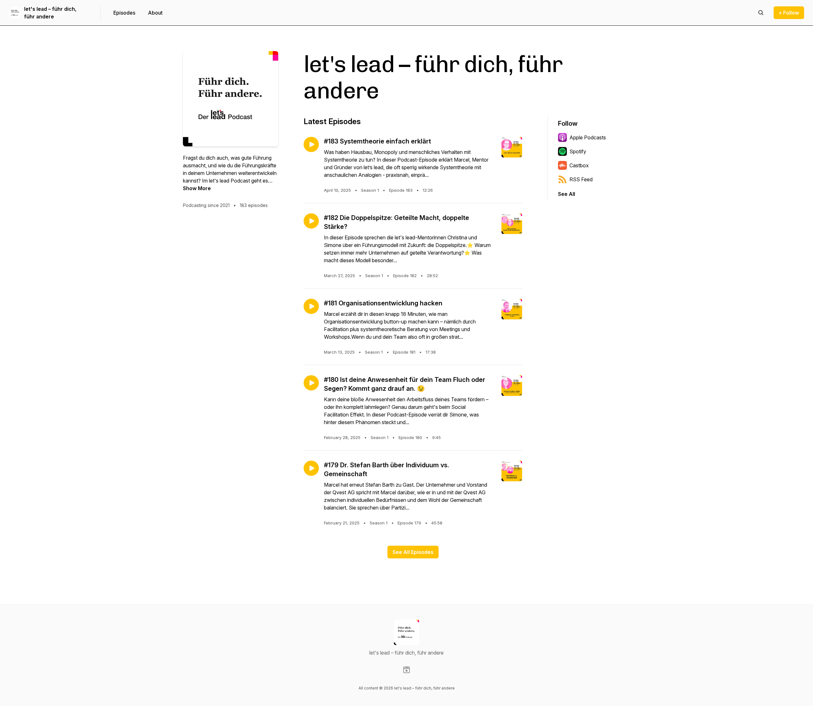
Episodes (124, 13)
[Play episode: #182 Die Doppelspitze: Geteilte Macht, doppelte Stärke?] (311, 221)
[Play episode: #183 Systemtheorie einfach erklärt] (311, 144)
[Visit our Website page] (406, 670)
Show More (197, 188)
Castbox (579, 165)
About (155, 13)
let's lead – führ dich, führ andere (50, 13)
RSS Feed (581, 179)
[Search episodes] (760, 13)
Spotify (577, 151)
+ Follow (789, 13)
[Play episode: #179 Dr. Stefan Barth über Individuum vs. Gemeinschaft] (311, 468)
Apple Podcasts (587, 137)
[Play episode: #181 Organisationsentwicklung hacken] (311, 306)
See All (566, 194)
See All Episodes (413, 552)
